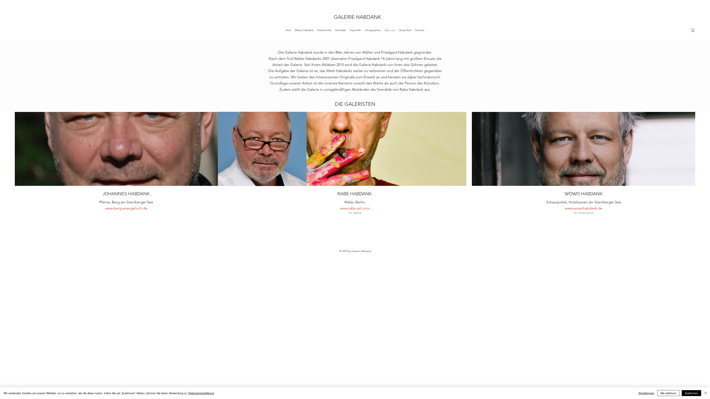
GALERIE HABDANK (357, 17)
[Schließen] (705, 393)
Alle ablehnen (668, 393)
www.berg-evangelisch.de (126, 208)
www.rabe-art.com (355, 208)
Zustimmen (691, 393)
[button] (693, 30)
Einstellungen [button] (646, 393)
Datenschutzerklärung (201, 393)
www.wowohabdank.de (583, 208)
